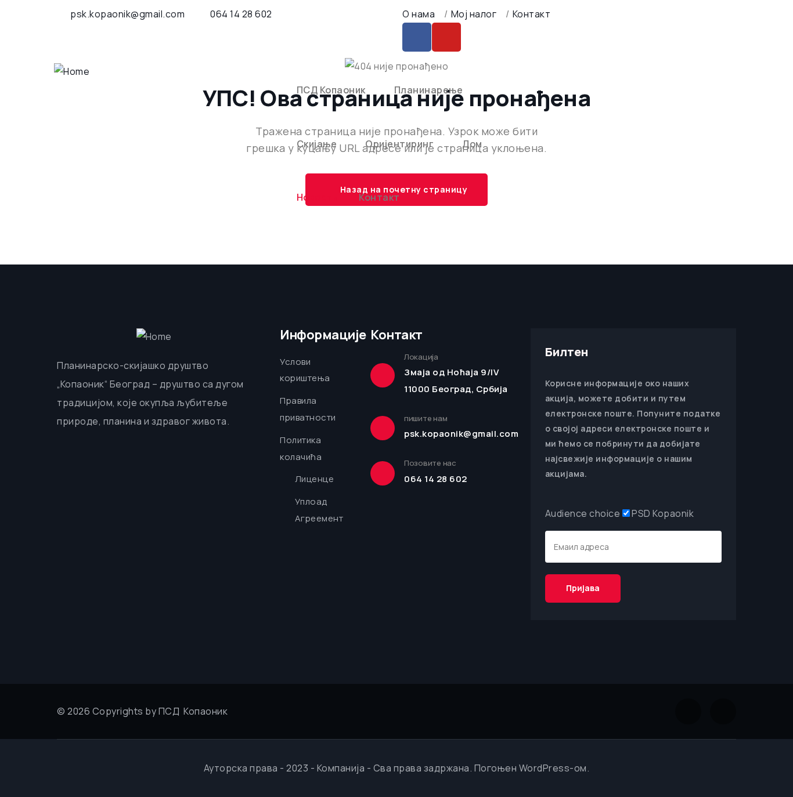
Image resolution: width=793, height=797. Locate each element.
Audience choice (583, 513)
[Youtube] (446, 37)
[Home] (71, 71)
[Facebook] (416, 37)
